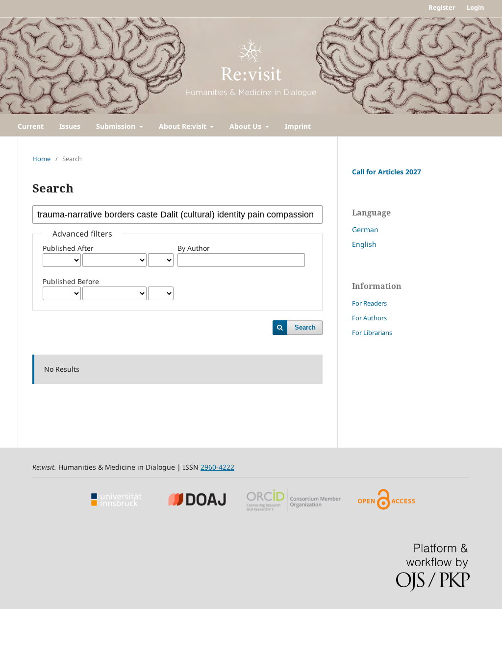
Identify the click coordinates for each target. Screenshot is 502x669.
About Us (246, 126)
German (365, 229)
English (364, 244)
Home (41, 158)
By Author (193, 248)
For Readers (369, 303)
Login (475, 7)
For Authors (369, 317)
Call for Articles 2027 (386, 171)
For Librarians (372, 332)
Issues (69, 126)
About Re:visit (183, 126)
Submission (116, 126)
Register (441, 7)
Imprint (298, 126)
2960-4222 (217, 467)
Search (305, 327)
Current (31, 126)
